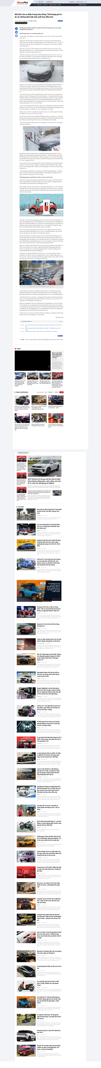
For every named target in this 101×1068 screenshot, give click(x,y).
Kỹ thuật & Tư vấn (32, 20)
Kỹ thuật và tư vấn (53, 4)
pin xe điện (57, 339)
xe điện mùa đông (32, 339)
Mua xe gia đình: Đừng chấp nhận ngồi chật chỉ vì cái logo (57, 355)
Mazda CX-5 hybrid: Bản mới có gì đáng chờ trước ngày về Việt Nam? (49, 952)
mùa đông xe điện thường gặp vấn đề (44, 339)
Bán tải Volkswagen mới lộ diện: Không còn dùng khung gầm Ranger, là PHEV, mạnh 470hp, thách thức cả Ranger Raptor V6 (49, 657)
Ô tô (35, 4)
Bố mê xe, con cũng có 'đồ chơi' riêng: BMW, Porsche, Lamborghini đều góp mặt (39, 408)
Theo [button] (41, 321)
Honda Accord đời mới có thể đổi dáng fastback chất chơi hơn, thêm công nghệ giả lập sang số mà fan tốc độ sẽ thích (49, 543)
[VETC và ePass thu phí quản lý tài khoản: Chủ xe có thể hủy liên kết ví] (55, 418)
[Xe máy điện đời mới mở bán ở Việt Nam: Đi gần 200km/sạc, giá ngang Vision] (26, 986)
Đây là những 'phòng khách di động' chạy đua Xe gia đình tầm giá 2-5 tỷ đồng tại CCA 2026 (21, 482)
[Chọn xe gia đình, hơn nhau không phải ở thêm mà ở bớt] (39, 418)
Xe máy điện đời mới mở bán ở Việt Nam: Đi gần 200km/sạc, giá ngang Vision (48, 983)
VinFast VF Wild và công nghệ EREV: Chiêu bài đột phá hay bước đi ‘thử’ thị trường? (32, 382)
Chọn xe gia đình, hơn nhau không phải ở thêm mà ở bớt (38, 425)
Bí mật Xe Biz (83, 4)
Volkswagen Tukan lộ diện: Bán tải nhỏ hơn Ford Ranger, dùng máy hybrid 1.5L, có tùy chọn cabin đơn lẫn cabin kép (49, 838)
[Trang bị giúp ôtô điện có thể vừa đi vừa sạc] (26, 971)
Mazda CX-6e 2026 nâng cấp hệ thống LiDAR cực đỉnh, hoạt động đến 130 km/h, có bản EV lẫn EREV (48, 1047)
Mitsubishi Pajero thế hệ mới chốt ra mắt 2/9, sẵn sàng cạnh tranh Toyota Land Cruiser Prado (48, 674)
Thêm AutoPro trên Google (22, 22)
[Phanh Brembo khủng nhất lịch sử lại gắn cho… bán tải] (55, 400)
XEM (62, 392)
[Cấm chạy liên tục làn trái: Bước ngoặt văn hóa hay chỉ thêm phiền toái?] (45, 376)
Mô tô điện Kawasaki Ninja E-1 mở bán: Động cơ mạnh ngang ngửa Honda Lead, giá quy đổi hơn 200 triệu (49, 823)
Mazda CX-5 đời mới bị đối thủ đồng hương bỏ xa (48, 625)
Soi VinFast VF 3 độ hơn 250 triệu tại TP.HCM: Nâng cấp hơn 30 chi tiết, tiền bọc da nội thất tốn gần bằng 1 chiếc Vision (53, 587)
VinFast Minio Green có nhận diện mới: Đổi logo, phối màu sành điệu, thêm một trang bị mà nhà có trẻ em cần (49, 853)
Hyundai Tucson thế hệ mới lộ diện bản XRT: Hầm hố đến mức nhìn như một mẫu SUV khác (49, 900)
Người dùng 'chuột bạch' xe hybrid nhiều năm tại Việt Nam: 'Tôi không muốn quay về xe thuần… (42, 329)
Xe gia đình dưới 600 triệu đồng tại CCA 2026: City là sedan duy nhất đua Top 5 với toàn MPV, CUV (49, 739)
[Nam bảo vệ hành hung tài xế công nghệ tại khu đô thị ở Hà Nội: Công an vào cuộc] (26, 514)
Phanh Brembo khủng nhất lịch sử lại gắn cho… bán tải (55, 407)
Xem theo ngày (40, 392)
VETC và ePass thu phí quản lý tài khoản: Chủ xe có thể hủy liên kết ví (55, 426)
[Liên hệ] (16, 35)
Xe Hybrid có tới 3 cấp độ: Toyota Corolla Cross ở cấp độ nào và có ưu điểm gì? (41, 331)
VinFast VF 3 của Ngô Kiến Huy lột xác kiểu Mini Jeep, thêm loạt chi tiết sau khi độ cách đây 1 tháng (22, 408)
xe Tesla (61, 339)
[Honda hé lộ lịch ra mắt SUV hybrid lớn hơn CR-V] (26, 1035)
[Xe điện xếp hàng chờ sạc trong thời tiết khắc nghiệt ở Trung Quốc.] (41, 272)
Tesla (53, 339)
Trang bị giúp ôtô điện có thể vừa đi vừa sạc (49, 967)
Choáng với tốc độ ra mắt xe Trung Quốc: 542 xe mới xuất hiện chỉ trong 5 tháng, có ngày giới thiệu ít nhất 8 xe (48, 609)
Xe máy (59, 4)
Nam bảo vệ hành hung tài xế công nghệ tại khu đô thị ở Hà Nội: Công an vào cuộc (49, 511)
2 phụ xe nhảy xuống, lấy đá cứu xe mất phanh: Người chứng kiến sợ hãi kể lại (49, 640)
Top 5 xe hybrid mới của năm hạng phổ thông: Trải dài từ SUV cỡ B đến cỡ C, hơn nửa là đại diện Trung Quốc (21, 497)
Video (19, 349)
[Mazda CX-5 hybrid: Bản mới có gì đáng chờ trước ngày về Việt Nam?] (26, 956)
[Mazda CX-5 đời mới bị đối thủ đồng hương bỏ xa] (26, 629)
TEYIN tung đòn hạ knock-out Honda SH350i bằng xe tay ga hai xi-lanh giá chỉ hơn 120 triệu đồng (48, 723)
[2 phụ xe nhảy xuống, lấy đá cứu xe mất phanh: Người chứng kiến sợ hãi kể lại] (26, 644)
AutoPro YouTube (80, 1)
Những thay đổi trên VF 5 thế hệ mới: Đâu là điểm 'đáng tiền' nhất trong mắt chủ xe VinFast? (20, 383)
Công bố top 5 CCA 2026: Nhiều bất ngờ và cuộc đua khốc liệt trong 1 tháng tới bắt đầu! (49, 869)
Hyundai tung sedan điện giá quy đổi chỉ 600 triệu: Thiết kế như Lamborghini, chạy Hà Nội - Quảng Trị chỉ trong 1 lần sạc (49, 917)
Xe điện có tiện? (49, 1)
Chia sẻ (60, 20)
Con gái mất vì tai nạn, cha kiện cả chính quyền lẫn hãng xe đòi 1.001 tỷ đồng (48, 807)
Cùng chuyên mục (22, 392)
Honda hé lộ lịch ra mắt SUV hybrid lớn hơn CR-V (48, 1031)
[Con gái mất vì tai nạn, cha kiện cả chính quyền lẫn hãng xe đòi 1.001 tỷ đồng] (26, 811)
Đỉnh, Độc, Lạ (40, 1)
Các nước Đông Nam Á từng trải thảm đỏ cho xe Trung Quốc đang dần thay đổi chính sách (48, 526)
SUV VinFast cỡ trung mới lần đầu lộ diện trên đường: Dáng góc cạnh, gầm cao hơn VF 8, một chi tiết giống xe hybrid (44, 481)
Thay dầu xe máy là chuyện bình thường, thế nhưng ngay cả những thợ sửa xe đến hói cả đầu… (43, 325)
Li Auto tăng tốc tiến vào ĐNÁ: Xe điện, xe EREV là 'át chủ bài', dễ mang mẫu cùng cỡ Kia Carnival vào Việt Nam (49, 755)
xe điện (26, 339)
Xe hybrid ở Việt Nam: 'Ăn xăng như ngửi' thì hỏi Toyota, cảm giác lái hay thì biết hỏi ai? (49, 1016)
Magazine (72, 1)
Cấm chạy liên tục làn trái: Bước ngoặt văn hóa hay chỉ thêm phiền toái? (45, 382)
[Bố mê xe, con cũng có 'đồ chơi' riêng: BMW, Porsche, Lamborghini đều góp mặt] (39, 400)
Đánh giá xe (39, 4)
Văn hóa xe (45, 4)
